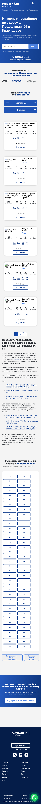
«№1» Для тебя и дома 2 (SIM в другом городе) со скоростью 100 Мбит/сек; (21, 417)
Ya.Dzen (26, 755)
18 (24, 476)
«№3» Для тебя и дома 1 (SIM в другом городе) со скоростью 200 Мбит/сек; (21, 428)
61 (24, 537)
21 (10, 575)
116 (24, 481)
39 (24, 528)
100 (24, 570)
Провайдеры (25, 768)
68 (10, 566)
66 (24, 604)
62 (10, 556)
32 (24, 504)
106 (10, 622)
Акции (23, 771)
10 (10, 528)
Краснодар (7, 6)
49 (24, 547)
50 (10, 613)
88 (24, 632)
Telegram (20, 755)
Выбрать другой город (31, 657)
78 (10, 500)
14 (24, 608)
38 (10, 504)
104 (10, 547)
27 (10, 589)
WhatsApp (15, 755)
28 (10, 519)
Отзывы (5, 771)
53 (10, 490)
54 (10, 618)
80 (10, 641)
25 (10, 509)
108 (24, 509)
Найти (33, 46)
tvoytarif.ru (10, 4)
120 (10, 495)
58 (10, 542)
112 (10, 637)
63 (24, 575)
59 (10, 608)
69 (10, 476)
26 (10, 632)
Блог (3, 780)
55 (10, 646)
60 (10, 514)
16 (24, 646)
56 (10, 604)
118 (10, 486)
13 (10, 594)
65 (10, 533)
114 (24, 613)
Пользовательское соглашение (8, 797)
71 (24, 594)
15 (10, 570)
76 (10, 580)
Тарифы (5, 768)
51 (24, 599)
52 (24, 637)
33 (24, 500)
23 (24, 533)
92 (10, 552)
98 (24, 589)
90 (24, 618)
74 (24, 495)
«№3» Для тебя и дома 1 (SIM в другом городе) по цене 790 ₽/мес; (21, 397)
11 (10, 585)
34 (24, 561)
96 (24, 542)
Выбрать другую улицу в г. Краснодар (12, 657)
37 (10, 561)
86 (24, 514)
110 (10, 599)
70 (24, 622)
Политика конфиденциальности (27, 797)
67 (24, 641)
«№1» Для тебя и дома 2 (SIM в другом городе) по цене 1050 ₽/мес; (21, 386)
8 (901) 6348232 (22, 57)
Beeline (16, 359)
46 (10, 537)
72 (24, 556)
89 (10, 481)
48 (24, 627)
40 (10, 627)
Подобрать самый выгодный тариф (20, 701)
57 (24, 486)
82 (24, 490)
